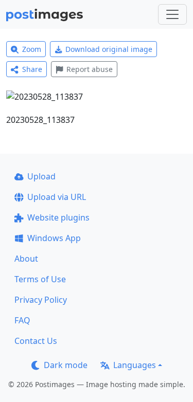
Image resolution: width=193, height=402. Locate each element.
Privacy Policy (40, 299)
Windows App (54, 238)
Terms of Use (40, 279)
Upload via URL (56, 197)
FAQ (22, 320)
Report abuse (89, 69)
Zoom (31, 49)
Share (32, 69)
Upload (41, 176)
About (26, 258)
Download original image (108, 49)
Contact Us (35, 340)
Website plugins (58, 217)
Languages (134, 365)
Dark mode (65, 365)
